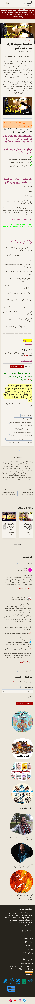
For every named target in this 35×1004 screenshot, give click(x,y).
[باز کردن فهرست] (3, 3)
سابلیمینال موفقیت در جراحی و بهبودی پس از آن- (8, 493)
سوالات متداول (29, 942)
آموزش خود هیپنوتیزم (26, 415)
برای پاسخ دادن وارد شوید (25, 588)
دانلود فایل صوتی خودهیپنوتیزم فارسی (23, 432)
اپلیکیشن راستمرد (28, 953)
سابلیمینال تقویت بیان (26, 436)
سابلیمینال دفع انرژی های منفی (9, 526)
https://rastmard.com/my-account (20, 625)
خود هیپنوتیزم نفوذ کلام (26, 426)
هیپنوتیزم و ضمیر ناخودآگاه (19, 41)
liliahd (25, 569)
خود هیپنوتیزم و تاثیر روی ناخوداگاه (23, 429)
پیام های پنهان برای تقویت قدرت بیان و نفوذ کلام (20, 442)
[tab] (20, 544)
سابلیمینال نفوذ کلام (14, 436)
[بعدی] (4, 527)
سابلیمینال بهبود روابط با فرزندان (26, 526)
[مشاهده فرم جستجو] (24, 3)
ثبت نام (26, 355)
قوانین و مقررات (28, 935)
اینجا (29, 379)
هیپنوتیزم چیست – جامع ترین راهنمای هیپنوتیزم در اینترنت (17, 130)
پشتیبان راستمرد (20, 597)
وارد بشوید (16, 682)
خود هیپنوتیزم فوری (15, 422)
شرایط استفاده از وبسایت (26, 938)
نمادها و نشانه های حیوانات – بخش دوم (27, 492)
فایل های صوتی (29, 41)
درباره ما (30, 949)
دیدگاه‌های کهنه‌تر (27, 563)
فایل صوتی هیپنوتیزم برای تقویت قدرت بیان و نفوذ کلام (19, 439)
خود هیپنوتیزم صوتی (27, 422)
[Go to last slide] (30, 527)
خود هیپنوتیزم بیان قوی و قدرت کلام (23, 419)
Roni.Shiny (29, 52)
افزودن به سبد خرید (16, 366)
